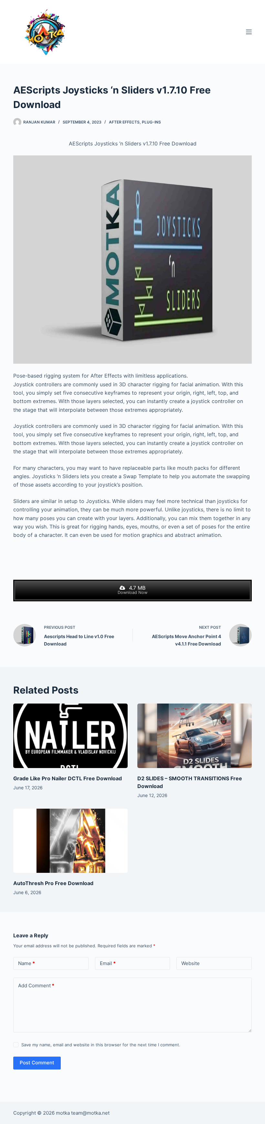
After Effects (124, 122)
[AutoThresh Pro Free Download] (70, 841)
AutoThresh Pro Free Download (53, 883)
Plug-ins (151, 122)
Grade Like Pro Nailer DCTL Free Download (67, 778)
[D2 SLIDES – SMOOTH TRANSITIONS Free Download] (194, 736)
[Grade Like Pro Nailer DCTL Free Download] (70, 736)
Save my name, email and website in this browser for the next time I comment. (100, 1044)
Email (108, 963)
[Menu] (249, 32)
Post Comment (37, 1063)
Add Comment (36, 985)
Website (190, 963)
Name (26, 963)
